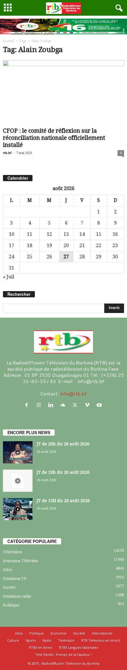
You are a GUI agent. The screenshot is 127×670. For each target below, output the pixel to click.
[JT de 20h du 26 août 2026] (17, 452)
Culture (13, 640)
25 (29, 256)
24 (11, 256)
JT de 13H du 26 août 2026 (63, 500)
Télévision (12, 552)
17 (11, 245)
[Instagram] (40, 405)
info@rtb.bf (73, 393)
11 (29, 234)
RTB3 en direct (40, 647)
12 (49, 234)
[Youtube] (100, 405)
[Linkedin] (52, 405)
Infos (7, 569)
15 (98, 234)
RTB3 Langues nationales (78, 647)
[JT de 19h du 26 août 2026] (17, 481)
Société (9, 587)
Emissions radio (17, 596)
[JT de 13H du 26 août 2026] (17, 509)
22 (98, 245)
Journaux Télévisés (20, 561)
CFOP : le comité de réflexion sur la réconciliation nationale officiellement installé (54, 137)
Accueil (8, 41)
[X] (76, 405)
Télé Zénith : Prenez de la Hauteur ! (63, 654)
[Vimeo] (88, 405)
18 (29, 245)
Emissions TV (15, 578)
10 (11, 234)
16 (115, 234)
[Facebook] (28, 405)
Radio (47, 640)
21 (82, 245)
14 (82, 234)
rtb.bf (7, 152)
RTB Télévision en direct (100, 640)
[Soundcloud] (64, 405)
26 (49, 256)
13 (66, 234)
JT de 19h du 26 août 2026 (63, 472)
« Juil (8, 277)
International (102, 633)
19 (49, 245)
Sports (31, 640)
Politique (11, 605)
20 (66, 245)
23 (115, 245)
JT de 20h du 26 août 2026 (63, 444)
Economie (58, 633)
